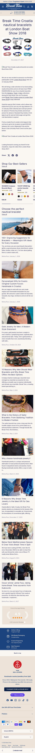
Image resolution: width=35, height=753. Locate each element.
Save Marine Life (6, 747)
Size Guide (15, 745)
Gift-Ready (22, 745)
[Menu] (3, 7)
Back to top (17, 653)
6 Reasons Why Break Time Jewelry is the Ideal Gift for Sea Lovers (15, 501)
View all (4, 166)
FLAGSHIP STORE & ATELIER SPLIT (17, 689)
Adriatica (10, 93)
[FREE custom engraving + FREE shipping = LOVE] (32, 750)
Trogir (15, 93)
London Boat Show (20, 79)
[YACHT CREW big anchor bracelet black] (24, 176)
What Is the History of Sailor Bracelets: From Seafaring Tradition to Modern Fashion (17, 417)
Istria (20, 93)
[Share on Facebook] (13, 155)
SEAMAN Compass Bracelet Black (8, 187)
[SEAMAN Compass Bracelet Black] (9, 176)
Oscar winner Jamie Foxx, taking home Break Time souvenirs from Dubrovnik (16, 585)
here (3, 115)
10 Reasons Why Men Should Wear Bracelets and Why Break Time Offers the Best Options (17, 372)
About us (4, 745)
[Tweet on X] (9, 155)
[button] (32, 7)
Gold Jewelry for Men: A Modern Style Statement (16, 328)
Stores (9, 745)
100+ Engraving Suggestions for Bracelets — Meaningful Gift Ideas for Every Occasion (17, 240)
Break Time (8, 742)
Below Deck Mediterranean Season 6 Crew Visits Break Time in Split (17, 543)
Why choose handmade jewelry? (16, 458)
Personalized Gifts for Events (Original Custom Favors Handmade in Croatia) (14, 283)
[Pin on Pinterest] (17, 155)
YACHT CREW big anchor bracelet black (24, 188)
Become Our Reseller (17, 747)
